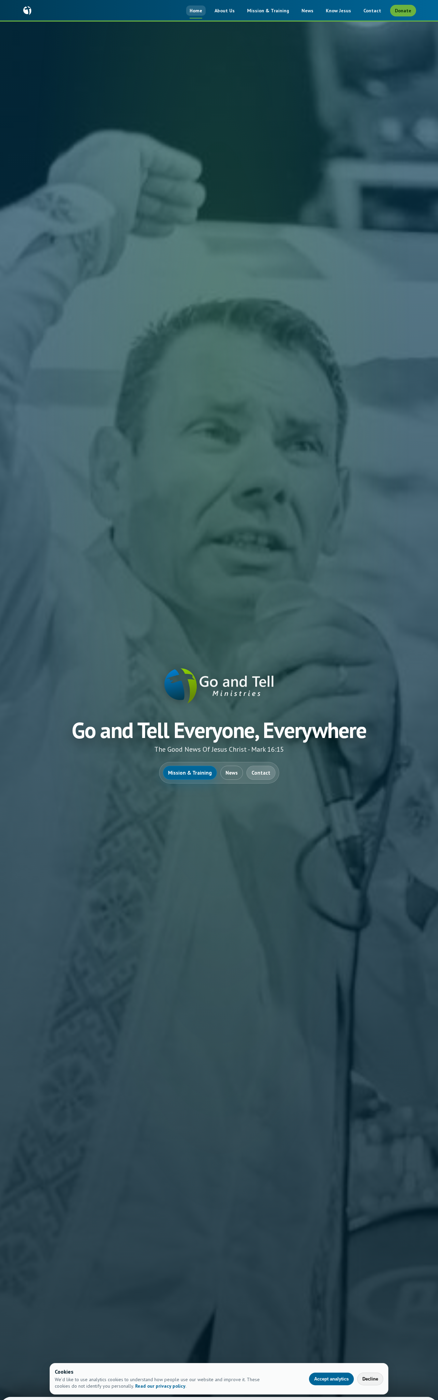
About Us (225, 11)
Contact (372, 11)
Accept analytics (331, 1379)
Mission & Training (268, 11)
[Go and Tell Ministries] (27, 10)
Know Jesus (338, 11)
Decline (370, 1379)
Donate (403, 11)
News (307, 11)
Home (196, 11)
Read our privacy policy (160, 1386)
